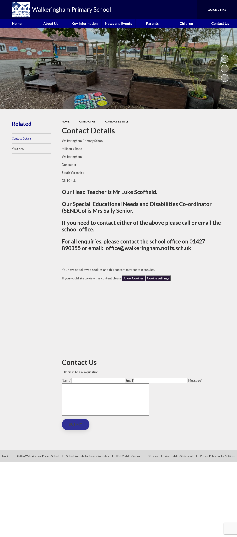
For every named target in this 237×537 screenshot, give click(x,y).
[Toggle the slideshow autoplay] (225, 59)
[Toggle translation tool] (178, 9)
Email (130, 380)
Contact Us (87, 121)
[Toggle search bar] (190, 9)
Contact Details (116, 121)
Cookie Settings (158, 278)
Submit (75, 424)
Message (195, 380)
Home (66, 121)
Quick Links (217, 9)
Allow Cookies (133, 278)
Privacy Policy (208, 456)
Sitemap (153, 456)
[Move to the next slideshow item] (225, 78)
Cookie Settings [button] (225, 456)
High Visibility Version (128, 456)
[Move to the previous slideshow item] (225, 68)
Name (66, 380)
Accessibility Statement (179, 456)
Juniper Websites (99, 456)
